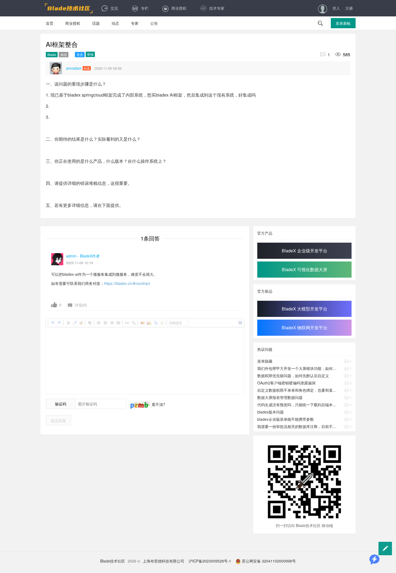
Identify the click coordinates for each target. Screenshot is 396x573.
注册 (349, 8)
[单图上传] (142, 323)
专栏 (144, 8)
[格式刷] (81, 323)
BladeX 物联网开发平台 (304, 327)
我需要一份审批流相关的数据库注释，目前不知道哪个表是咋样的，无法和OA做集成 (297, 426)
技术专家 (216, 8)
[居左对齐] (98, 323)
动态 (115, 23)
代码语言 (175, 322)
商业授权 (178, 8)
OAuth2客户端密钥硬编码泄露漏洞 (286, 382)
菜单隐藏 (264, 361)
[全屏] (240, 323)
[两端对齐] (118, 323)
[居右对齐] (111, 323)
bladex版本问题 (270, 412)
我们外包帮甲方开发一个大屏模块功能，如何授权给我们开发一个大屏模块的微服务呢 (297, 368)
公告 (154, 23)
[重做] (59, 323)
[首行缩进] (89, 323)
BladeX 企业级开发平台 (304, 250)
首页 (49, 23)
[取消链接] (133, 323)
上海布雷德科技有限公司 (163, 561)
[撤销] (52, 323)
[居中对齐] (105, 323)
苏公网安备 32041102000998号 (268, 561)
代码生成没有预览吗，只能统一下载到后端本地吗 (297, 404)
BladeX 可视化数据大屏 (304, 269)
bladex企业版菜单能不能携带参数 (285, 419)
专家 (134, 23)
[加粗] (68, 323)
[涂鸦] (161, 323)
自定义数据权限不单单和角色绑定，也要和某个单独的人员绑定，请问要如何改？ (297, 390)
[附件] (155, 323)
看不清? (158, 404)
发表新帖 (343, 23)
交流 (114, 8)
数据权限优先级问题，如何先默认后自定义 (293, 375)
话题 (96, 23)
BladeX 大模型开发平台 (304, 309)
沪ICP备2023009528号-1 (210, 561)
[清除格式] (74, 323)
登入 (336, 8)
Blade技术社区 (112, 561)
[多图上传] (148, 323)
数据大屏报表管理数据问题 (280, 397)
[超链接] (127, 323)
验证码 (60, 403)
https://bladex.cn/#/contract (127, 283)
